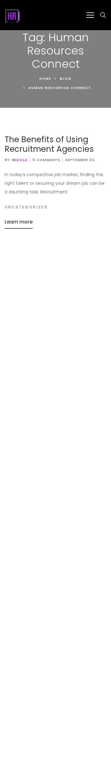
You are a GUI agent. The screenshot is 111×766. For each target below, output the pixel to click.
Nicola (19, 159)
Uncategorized (26, 207)
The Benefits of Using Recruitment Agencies (49, 144)
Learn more (19, 221)
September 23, (80, 159)
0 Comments (46, 159)
